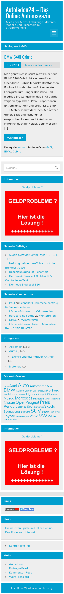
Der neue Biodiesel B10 (24, 284)
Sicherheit (39, 406)
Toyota (9, 416)
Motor (47, 398)
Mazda (9, 398)
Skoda (49, 406)
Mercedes (24, 398)
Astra (6, 386)
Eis (34, 390)
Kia (47, 394)
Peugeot (32, 402)
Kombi (54, 394)
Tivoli (57, 411)
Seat (30, 406)
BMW (7, 151)
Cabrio (17, 151)
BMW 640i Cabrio (18, 57)
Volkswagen (22, 416)
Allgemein (15, 346)
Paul (12, 303)
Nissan (9, 402)
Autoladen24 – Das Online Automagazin (28, 12)
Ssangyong (12, 411)
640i (49, 147)
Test (52, 411)
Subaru (25, 411)
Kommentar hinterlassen (38, 64)
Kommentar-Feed (20, 572)
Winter (52, 416)
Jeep (42, 394)
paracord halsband (21, 315)
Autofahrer (38, 386)
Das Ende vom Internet (20, 532)
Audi (13, 385)
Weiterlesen (15, 137)
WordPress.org (19, 576)
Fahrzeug (41, 390)
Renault (10, 406)
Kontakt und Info (20, 545)
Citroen (28, 390)
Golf (5, 394)
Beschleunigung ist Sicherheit (28, 272)
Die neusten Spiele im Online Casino (28, 528)
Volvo (34, 416)
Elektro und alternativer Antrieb (33, 356)
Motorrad (15, 366)
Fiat (48, 390)
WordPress (30, 588)
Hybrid (22, 394)
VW (43, 415)
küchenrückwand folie (23, 324)
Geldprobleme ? (32, 187)
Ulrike (13, 320)
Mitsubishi (38, 398)
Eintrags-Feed (18, 568)
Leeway (47, 588)
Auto (23, 385)
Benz (49, 386)
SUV (36, 410)
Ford (55, 390)
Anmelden (16, 564)
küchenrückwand (20, 311)
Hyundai (32, 394)
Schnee (21, 406)
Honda (13, 394)
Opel (20, 402)
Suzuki (45, 411)
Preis (45, 402)
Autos (21, 147)
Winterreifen (44, 311)
